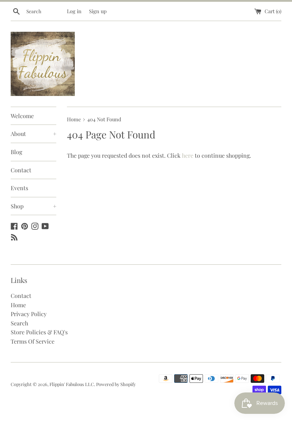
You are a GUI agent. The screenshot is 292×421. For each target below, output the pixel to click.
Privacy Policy (29, 314)
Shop (33, 206)
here (187, 155)
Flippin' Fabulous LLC (71, 384)
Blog (16, 152)
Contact (21, 170)
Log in (74, 11)
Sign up (97, 11)
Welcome (22, 116)
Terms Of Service (32, 341)
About (33, 133)
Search (19, 323)
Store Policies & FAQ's (39, 332)
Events (19, 188)
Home (18, 305)
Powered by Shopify (116, 384)
